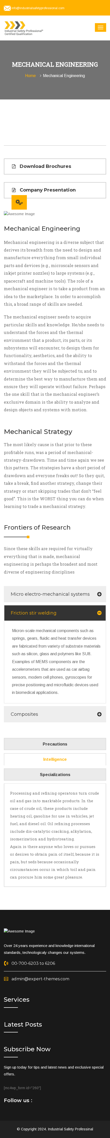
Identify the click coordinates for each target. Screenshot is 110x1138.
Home (31, 76)
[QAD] (24, 28)
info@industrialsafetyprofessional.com (38, 8)
